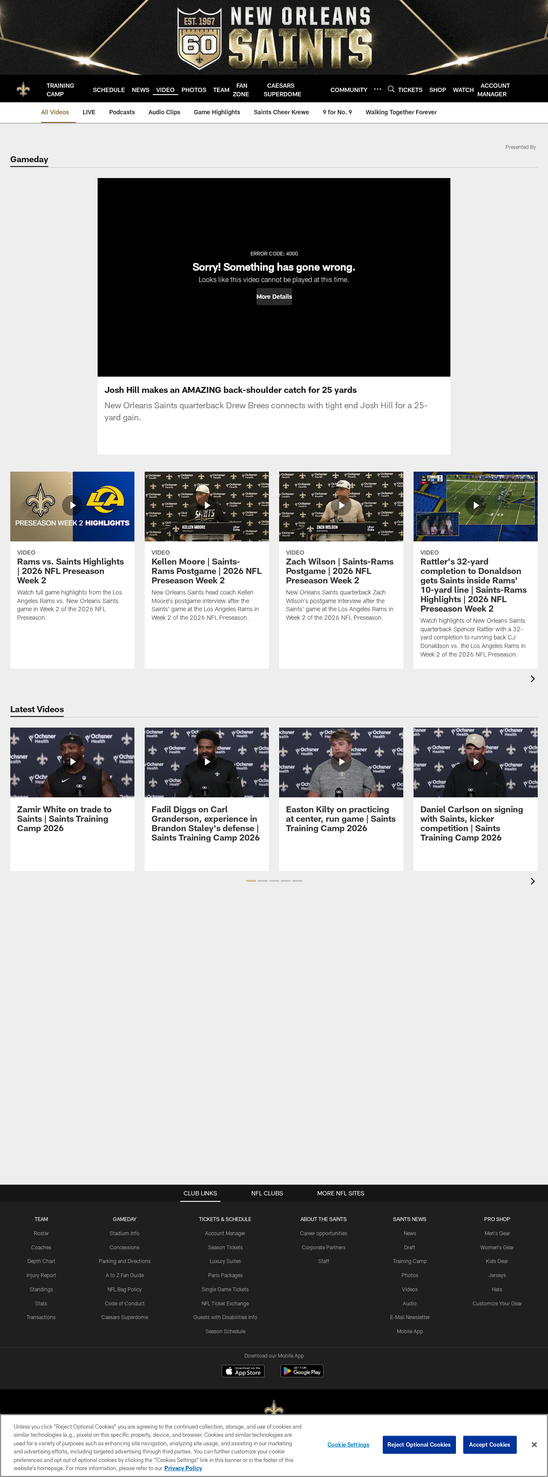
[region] (274, 1445)
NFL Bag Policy (124, 1289)
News (410, 1233)
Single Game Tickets (225, 1289)
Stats (41, 1303)
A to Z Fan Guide (125, 1275)
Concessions (125, 1247)
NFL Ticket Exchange (225, 1303)
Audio (410, 1303)
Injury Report (41, 1275)
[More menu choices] (377, 89)
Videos (410, 1289)
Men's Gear (497, 1233)
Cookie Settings (348, 1444)
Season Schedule (225, 1331)
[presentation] (534, 679)
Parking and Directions (125, 1261)
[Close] (534, 1444)
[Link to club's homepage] (23, 88)
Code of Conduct (125, 1303)
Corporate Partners (323, 1247)
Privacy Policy (183, 1468)
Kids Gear (497, 1261)
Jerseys (497, 1275)
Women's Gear (497, 1247)
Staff (323, 1261)
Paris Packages (225, 1275)
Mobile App (410, 1331)
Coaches (41, 1247)
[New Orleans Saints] (274, 1411)
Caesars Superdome (124, 1317)
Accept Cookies (490, 1444)
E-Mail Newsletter (410, 1317)
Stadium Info (125, 1233)
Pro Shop (497, 1219)
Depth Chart (41, 1261)
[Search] (391, 89)
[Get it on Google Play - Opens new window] (302, 1375)
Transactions (41, 1317)
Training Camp (410, 1261)
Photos (410, 1275)
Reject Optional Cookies (419, 1444)
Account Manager (225, 1233)
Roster (41, 1233)
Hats (497, 1289)
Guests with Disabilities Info (225, 1317)
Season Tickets (225, 1247)
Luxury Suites (225, 1261)
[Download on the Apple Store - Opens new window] (243, 1372)
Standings (41, 1289)
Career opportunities (323, 1233)
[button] (274, 296)
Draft (409, 1247)
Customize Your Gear (497, 1303)
